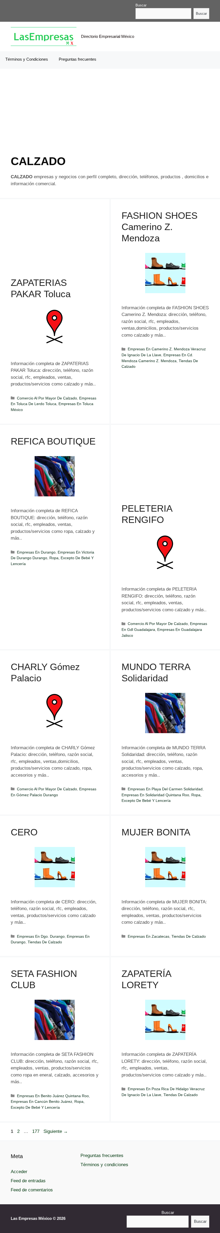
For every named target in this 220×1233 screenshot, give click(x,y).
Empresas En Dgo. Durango (41, 936)
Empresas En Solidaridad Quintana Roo (155, 795)
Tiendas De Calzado (45, 942)
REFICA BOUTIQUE (53, 441)
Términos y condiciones (104, 1164)
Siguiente (55, 1131)
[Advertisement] (110, 117)
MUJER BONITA (156, 832)
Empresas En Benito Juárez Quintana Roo (53, 1096)
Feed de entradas (28, 1180)
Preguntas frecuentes (77, 59)
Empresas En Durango (36, 552)
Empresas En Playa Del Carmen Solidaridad (165, 789)
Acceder (19, 1171)
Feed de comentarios (32, 1189)
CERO (24, 832)
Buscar (140, 5)
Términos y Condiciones (26, 59)
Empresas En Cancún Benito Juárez (41, 1101)
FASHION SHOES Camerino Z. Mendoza (159, 226)
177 (36, 1131)
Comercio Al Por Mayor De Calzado (47, 398)
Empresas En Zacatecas (148, 936)
